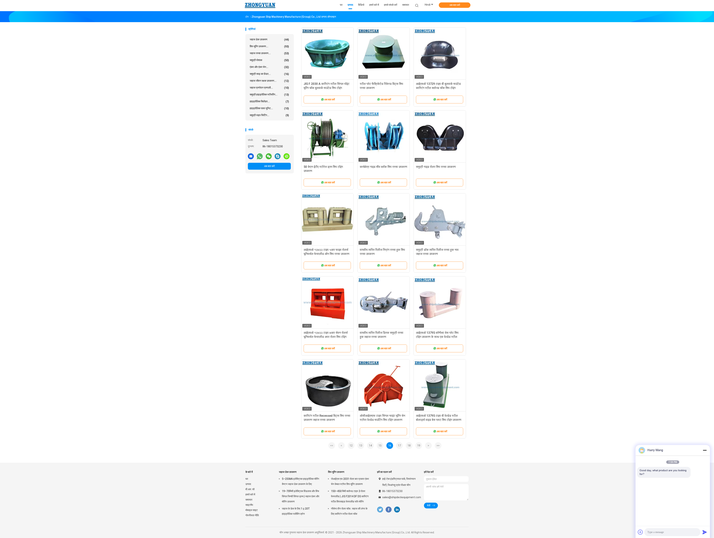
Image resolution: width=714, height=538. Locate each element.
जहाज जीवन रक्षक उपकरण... (269, 80)
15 (380, 445)
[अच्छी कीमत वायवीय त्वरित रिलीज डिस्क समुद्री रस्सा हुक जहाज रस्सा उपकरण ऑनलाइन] (384, 302)
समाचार (248, 499)
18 (409, 445)
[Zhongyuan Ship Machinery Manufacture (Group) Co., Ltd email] (251, 156)
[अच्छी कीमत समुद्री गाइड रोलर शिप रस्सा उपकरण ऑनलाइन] (440, 137)
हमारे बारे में (250, 494)
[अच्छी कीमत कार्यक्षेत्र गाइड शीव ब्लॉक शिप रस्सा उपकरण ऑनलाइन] (384, 137)
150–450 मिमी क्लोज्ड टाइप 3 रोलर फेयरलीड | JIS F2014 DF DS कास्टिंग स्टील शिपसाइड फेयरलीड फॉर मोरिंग (350, 496)
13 (360, 445)
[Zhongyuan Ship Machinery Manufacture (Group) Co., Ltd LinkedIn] (397, 509)
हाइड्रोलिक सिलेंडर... (269, 101)
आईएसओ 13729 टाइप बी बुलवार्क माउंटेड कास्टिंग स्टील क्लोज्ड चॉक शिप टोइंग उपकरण (438, 88)
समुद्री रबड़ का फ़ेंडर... (269, 74)
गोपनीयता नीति (252, 515)
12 (351, 445)
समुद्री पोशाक (269, 60)
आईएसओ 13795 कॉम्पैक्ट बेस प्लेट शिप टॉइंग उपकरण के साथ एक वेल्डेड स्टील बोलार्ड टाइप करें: (437, 337)
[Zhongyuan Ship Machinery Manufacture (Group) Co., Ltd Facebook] (388, 509)
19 (418, 445)
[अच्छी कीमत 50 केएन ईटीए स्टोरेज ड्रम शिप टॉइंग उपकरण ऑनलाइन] (327, 137)
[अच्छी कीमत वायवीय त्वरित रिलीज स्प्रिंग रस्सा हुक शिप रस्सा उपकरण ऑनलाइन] (384, 219)
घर (246, 478)
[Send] (705, 532)
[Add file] (640, 532)
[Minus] (704, 450)
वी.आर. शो (250, 489)
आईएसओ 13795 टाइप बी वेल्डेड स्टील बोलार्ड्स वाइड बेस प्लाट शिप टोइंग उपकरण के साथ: (438, 420)
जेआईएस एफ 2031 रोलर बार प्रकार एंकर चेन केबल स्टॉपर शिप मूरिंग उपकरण (350, 481)
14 (370, 445)
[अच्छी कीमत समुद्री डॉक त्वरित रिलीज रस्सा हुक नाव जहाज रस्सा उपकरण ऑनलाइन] (440, 219)
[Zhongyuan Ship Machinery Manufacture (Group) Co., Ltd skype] (278, 156)
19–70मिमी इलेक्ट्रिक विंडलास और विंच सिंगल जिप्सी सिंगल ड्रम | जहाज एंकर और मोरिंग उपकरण (300, 496)
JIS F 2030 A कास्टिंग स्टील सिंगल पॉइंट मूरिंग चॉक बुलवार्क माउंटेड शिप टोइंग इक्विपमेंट (326, 88)
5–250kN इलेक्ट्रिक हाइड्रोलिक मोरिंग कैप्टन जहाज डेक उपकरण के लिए (300, 481)
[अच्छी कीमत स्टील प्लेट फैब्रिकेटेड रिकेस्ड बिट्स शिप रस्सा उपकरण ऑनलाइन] (384, 54)
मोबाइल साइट (251, 510)
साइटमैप (249, 504)
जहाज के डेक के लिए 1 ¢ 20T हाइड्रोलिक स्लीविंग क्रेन (296, 511)
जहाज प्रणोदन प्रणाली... (269, 87)
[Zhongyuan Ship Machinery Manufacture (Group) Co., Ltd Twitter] (380, 509)
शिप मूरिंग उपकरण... (269, 46)
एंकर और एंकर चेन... (269, 67)
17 (399, 445)
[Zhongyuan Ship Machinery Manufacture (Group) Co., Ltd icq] (287, 156)
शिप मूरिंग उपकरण (336, 471)
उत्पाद (248, 484)
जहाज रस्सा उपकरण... (269, 53)
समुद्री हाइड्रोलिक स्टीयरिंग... (269, 94)
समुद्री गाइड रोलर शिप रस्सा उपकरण (436, 167)
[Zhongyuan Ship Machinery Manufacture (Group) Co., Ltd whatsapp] (260, 156)
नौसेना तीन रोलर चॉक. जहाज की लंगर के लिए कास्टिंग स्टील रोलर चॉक (349, 511)
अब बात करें (454, 5)
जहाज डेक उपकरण (269, 39)
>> (438, 445)
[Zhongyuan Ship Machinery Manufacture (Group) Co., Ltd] (260, 5)
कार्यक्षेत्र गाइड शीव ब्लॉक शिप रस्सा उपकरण (383, 167)
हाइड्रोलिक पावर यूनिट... (269, 108)
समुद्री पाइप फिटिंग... (269, 115)
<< (331, 445)
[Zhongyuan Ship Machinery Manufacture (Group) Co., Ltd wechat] (269, 156)
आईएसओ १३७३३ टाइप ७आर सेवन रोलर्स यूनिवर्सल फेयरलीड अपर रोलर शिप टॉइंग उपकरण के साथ (326, 337)
